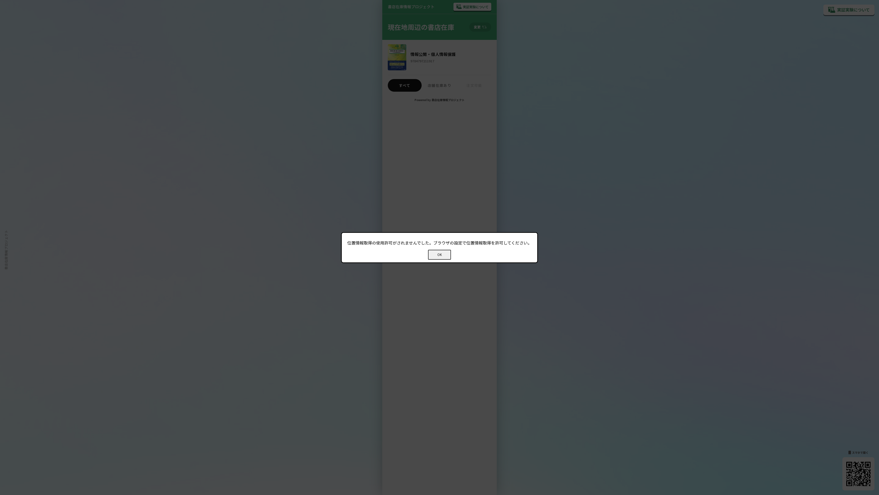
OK (439, 255)
